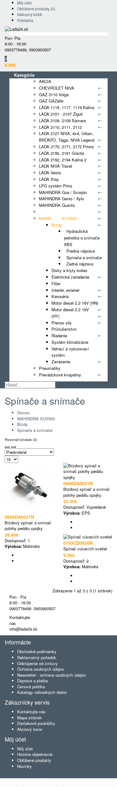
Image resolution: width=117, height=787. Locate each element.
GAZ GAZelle (51, 101)
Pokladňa (25, 20)
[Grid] (7, 447)
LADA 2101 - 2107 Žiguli (61, 114)
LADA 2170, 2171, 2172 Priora (66, 147)
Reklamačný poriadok (36, 657)
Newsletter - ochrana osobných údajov (51, 675)
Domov (23, 413)
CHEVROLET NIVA (56, 88)
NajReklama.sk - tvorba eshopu (60, 781)
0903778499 (16, 50)
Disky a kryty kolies (69, 270)
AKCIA (45, 81)
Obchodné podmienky (36, 651)
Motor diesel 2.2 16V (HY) (70, 313)
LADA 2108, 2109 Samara (62, 120)
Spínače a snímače (83, 257)
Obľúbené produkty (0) (36, 8)
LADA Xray (49, 179)
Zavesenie (60, 362)
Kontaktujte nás (31, 712)
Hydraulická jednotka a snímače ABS (82, 237)
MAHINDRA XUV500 (58, 218)
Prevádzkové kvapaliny (60, 375)
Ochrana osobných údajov (40, 669)
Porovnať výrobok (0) (21, 439)
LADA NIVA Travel (55, 166)
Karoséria (60, 296)
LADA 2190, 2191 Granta (61, 153)
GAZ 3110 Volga (54, 94)
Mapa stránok (29, 718)
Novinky (24, 766)
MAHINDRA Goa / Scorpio (63, 192)
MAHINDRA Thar (54, 212)
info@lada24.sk (23, 629)
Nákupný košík (29, 14)
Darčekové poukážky (36, 723)
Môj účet (24, 2)
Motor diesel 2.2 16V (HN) (74, 303)
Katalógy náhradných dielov (42, 692)
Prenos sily (61, 323)
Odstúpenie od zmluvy (37, 663)
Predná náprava (79, 251)
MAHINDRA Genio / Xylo (61, 199)
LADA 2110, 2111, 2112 (60, 127)
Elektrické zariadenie (70, 277)
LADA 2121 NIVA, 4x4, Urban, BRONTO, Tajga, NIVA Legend (66, 136)
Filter (56, 283)
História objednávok (35, 754)
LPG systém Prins (55, 186)
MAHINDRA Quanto (57, 205)
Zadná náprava (78, 264)
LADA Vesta (50, 173)
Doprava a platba (32, 681)
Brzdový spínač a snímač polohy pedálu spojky (28, 526)
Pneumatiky (50, 368)
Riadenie (59, 335)
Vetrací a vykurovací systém (70, 352)
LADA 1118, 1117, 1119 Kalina (66, 107)
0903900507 (40, 50)
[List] (13, 447)
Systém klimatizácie (69, 342)
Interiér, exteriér (65, 290)
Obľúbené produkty (34, 760)
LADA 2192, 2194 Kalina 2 (62, 160)
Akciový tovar (29, 729)
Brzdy (56, 225)
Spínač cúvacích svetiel (85, 549)
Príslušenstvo (63, 329)
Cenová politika (31, 687)
